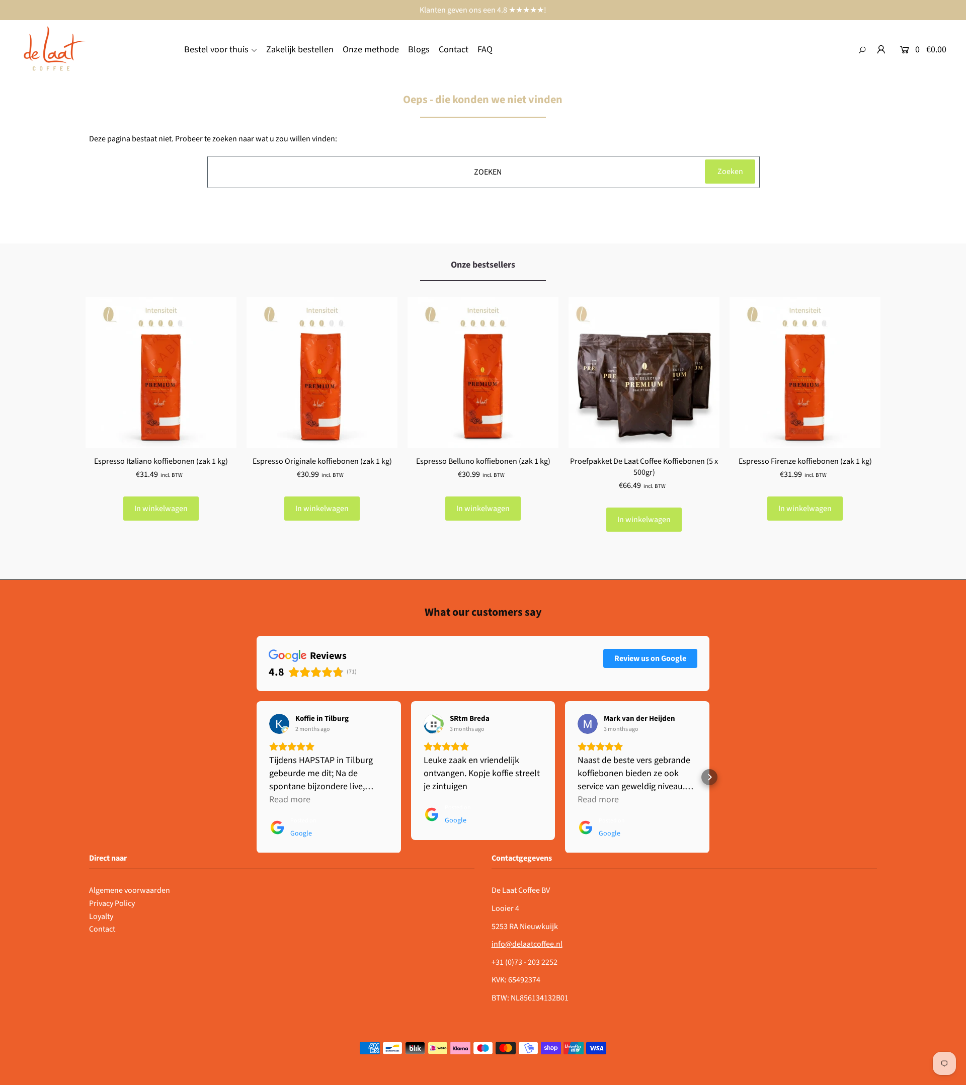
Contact (102, 929)
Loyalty (101, 916)
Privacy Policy (112, 903)
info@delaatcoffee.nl (527, 944)
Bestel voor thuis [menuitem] (216, 49)
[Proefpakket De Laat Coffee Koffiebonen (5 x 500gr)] (644, 372)
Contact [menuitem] (453, 49)
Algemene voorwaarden (129, 890)
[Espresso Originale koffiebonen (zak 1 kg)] (322, 372)
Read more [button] (289, 799)
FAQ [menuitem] (485, 49)
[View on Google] (279, 724)
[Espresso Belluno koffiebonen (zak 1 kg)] (483, 372)
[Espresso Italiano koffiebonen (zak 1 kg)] (161, 372)
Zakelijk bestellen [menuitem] (300, 49)
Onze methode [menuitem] (371, 49)
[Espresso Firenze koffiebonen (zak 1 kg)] (805, 372)
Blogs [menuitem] (419, 49)
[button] (257, 777)
